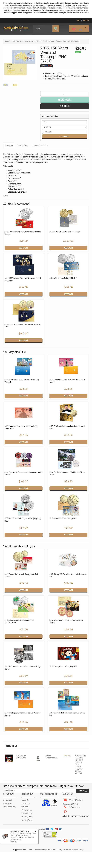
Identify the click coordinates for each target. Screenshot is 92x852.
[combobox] (21, 451)
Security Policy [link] (27, 820)
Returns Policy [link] (27, 817)
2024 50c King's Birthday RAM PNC (63, 278)
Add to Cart (66, 99)
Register (86, 20)
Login (78, 20)
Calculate (65, 136)
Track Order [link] (7, 803)
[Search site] (55, 28)
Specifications (22, 146)
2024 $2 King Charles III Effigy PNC (63, 518)
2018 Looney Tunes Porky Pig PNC (63, 667)
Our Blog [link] (25, 807)
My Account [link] (7, 800)
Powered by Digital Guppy (73, 850)
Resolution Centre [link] (9, 807)
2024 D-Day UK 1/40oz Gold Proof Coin (64, 232)
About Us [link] (25, 800)
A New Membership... (52, 756)
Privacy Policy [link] (27, 813)
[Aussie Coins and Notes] (16, 27)
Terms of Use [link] (27, 810)
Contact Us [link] (26, 803)
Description (9, 146)
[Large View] (6, 85)
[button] (64, 106)
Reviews (35, 146)
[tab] (9, 145)
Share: (43, 66)
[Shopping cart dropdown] (85, 28)
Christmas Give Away (21, 756)
